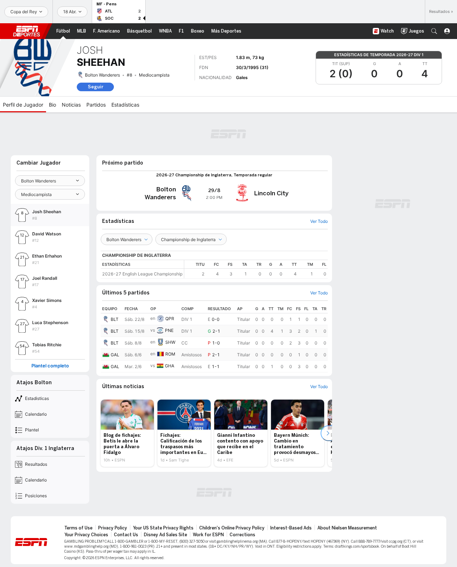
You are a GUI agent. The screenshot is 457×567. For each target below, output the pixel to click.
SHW (170, 342)
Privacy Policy (112, 528)
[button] (434, 31)
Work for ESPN (208, 534)
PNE (169, 330)
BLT (115, 319)
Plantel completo (50, 365)
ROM (170, 354)
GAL (115, 354)
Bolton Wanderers (102, 75)
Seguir (95, 86)
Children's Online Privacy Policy (232, 528)
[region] (256, 269)
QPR (169, 318)
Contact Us (126, 534)
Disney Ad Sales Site (165, 534)
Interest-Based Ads (291, 528)
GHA (169, 365)
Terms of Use (78, 528)
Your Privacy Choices (86, 534)
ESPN (26, 31)
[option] (127, 433)
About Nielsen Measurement (347, 528)
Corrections (242, 534)
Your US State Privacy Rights (163, 528)
